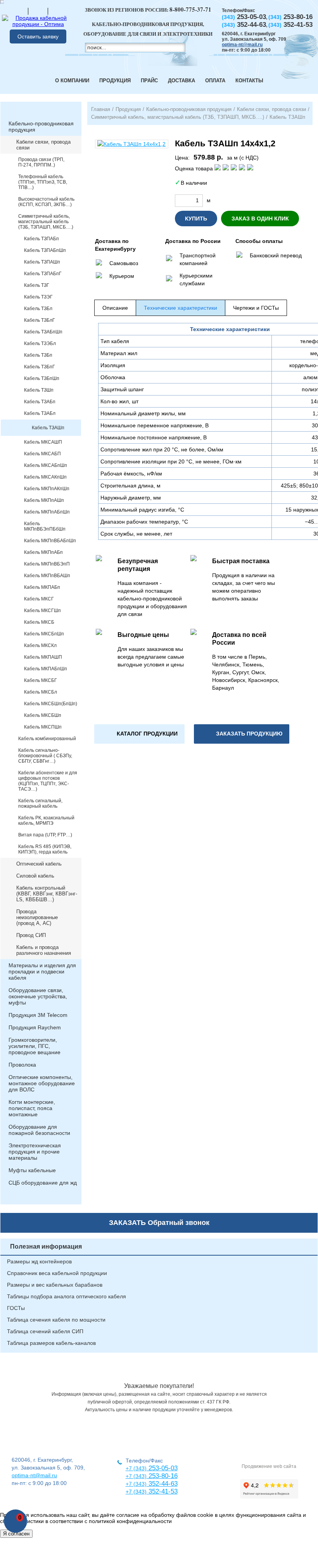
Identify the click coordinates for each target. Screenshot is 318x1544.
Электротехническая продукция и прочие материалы (35, 1151)
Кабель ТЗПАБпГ (43, 273)
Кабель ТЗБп (38, 355)
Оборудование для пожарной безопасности (39, 1130)
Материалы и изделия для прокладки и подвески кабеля (42, 971)
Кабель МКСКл (40, 645)
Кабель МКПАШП (43, 657)
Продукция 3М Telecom (38, 1015)
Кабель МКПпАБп (43, 552)
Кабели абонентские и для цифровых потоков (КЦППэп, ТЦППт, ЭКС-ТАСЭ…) (47, 781)
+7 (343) (136, 1491)
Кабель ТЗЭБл (40, 343)
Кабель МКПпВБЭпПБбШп (45, 526)
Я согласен (16, 1534)
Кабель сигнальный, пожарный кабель (40, 803)
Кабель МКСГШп (42, 610)
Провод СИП (31, 935)
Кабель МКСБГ (40, 680)
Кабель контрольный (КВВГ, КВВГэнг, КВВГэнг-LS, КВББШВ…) (46, 893)
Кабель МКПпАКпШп (46, 488)
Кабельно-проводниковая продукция (41, 126)
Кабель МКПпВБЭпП (47, 564)
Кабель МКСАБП (42, 453)
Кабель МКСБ (39, 622)
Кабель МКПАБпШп (45, 668)
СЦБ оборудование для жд (43, 1183)
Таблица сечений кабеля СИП (45, 1331)
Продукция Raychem (35, 1027)
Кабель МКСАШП (43, 442)
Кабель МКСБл (40, 692)
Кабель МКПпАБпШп (47, 512)
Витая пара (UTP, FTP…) (45, 835)
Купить (196, 218)
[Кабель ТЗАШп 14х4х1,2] (131, 144)
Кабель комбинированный (47, 738)
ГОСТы (16, 1308)
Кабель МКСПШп (43, 727)
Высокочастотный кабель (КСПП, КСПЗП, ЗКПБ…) (46, 201)
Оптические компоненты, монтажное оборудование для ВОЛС (42, 1083)
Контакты (249, 80)
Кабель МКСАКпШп (45, 477)
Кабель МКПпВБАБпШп (50, 540)
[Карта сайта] (38, 11)
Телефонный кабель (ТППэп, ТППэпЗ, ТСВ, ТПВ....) (42, 182)
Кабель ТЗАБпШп (43, 332)
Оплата (215, 80)
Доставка (181, 80)
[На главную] (18, 11)
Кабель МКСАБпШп (45, 465)
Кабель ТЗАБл (39, 413)
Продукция (115, 80)
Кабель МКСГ (39, 599)
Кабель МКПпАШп (44, 500)
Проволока (22, 1065)
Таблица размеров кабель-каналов (51, 1343)
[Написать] (57, 11)
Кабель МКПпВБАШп (47, 575)
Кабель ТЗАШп (48, 427)
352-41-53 (162, 1491)
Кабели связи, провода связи (43, 145)
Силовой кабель (35, 876)
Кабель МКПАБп (42, 587)
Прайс (149, 80)
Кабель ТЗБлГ (39, 320)
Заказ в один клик (260, 218)
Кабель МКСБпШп (44, 634)
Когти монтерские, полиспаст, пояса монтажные (32, 1108)
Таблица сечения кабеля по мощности (56, 1320)
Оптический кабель (39, 864)
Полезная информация (46, 1246)
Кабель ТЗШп (39, 390)
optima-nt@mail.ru (242, 44)
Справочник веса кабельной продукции (57, 1273)
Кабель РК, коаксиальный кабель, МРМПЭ (46, 820)
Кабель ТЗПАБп (41, 238)
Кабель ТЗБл (38, 308)
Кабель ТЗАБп (39, 401)
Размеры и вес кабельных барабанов (54, 1285)
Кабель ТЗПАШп (42, 262)
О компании (72, 80)
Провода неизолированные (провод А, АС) (37, 917)
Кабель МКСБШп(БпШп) (50, 703)
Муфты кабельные (32, 1170)
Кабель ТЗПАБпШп (45, 250)
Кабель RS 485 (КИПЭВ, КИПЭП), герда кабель (44, 849)
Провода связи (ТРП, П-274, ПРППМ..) (41, 162)
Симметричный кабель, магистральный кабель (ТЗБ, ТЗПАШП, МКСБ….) (45, 221)
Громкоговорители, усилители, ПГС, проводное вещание (34, 1046)
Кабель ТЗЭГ (38, 297)
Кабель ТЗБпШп (41, 378)
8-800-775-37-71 (190, 9)
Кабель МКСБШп (42, 715)
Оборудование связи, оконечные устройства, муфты (38, 996)
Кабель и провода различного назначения (43, 950)
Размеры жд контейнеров (39, 1261)
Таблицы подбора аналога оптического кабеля (66, 1296)
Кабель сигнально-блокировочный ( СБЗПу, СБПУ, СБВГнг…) (45, 756)
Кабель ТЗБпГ (39, 367)
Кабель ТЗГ (36, 285)
